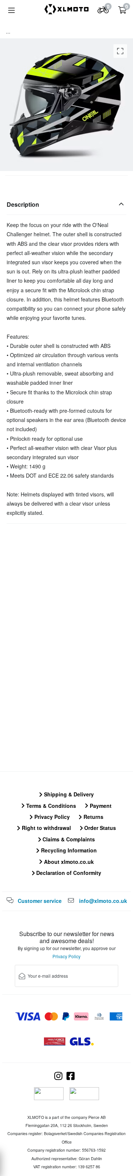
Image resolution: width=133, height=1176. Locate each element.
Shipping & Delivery (68, 794)
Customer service (40, 900)
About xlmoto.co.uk (68, 861)
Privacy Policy (51, 816)
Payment (100, 805)
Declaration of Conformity (68, 872)
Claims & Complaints (68, 839)
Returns (92, 816)
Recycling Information (68, 850)
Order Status (99, 827)
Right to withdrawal (45, 827)
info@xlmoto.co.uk (103, 900)
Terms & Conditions (50, 805)
